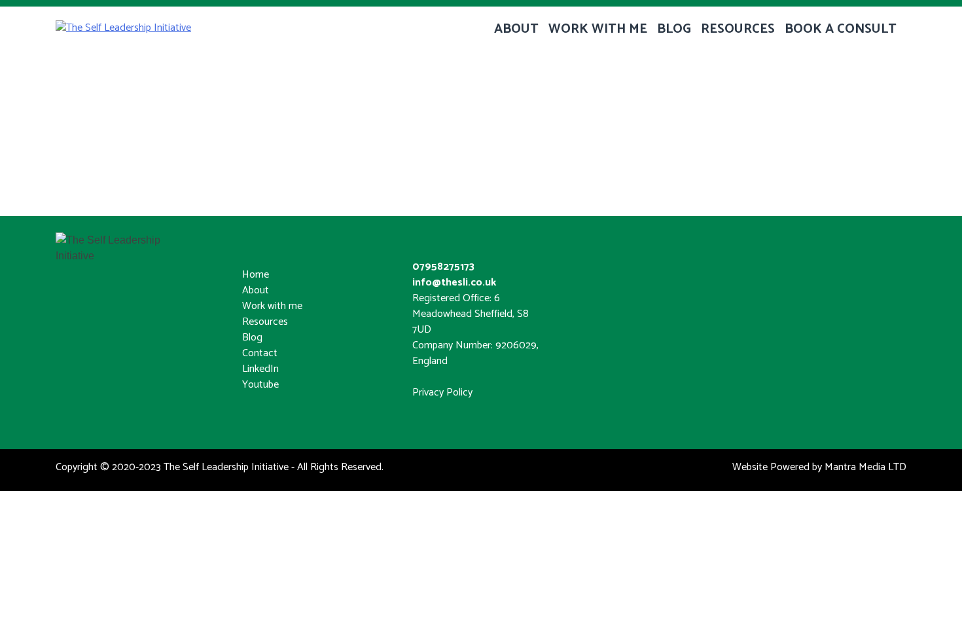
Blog (252, 337)
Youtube (260, 385)
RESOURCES (738, 29)
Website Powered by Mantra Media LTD (819, 467)
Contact (259, 353)
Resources (265, 322)
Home (255, 275)
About (255, 290)
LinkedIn (260, 369)
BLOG (674, 29)
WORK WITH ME (597, 29)
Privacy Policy (442, 392)
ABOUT (516, 29)
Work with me (272, 306)
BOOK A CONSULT (841, 29)
